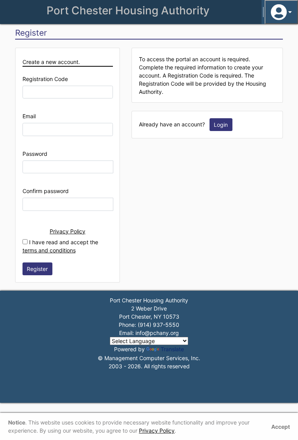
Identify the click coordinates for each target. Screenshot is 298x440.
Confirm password (46, 191)
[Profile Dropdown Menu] (281, 12)
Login (221, 124)
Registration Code (45, 79)
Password (35, 153)
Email (29, 116)
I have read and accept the (60, 246)
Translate (172, 349)
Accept (280, 426)
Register (37, 269)
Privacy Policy (67, 231)
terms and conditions (49, 250)
